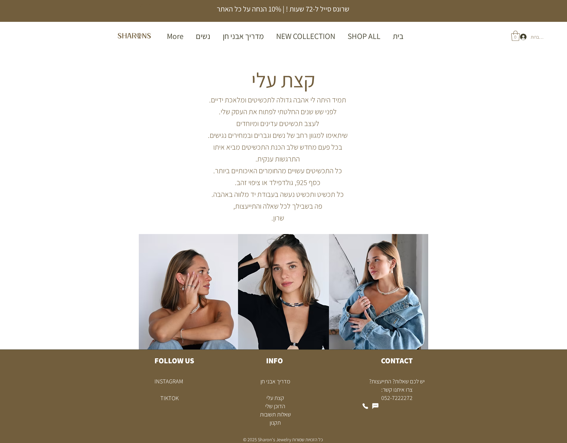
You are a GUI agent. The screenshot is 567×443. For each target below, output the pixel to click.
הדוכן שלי (275, 406)
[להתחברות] (523, 37)
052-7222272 (397, 398)
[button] (515, 36)
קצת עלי (275, 398)
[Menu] (429, 10)
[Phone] (365, 406)
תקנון (275, 422)
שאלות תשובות (275, 414)
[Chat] (375, 406)
